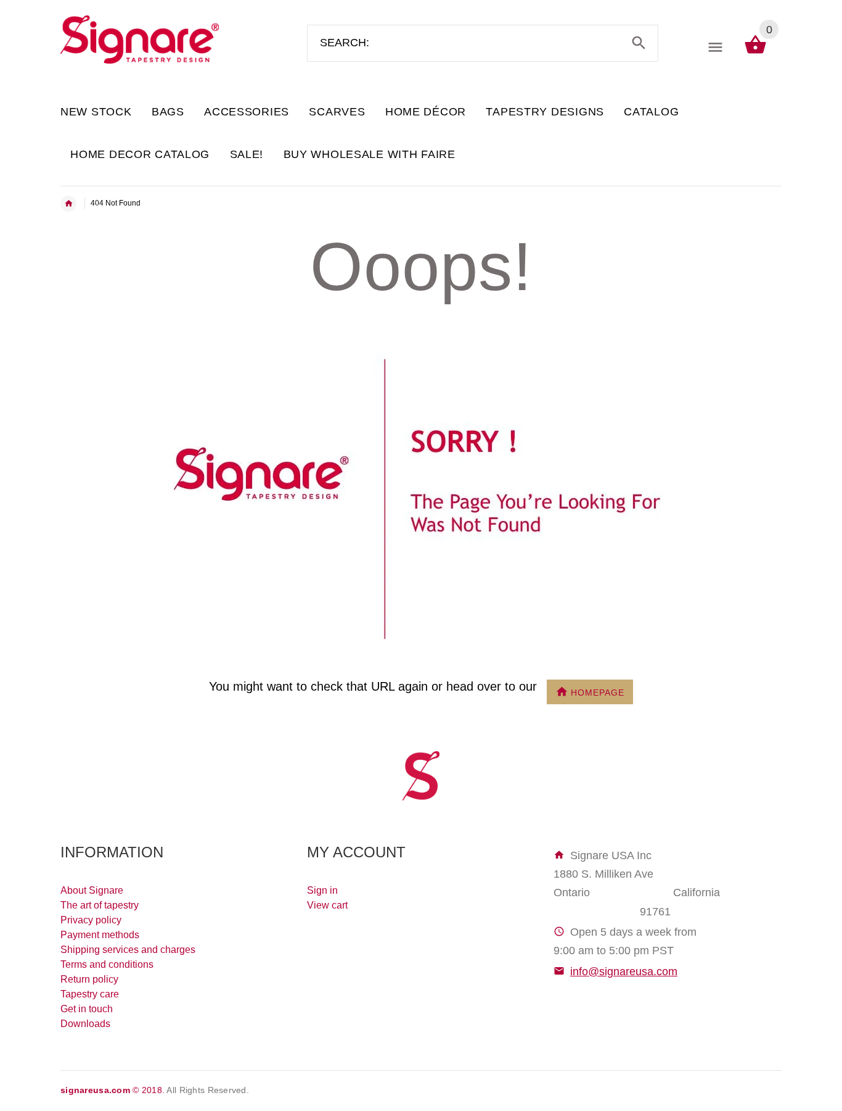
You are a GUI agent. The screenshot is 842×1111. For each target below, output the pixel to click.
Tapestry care (89, 994)
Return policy (89, 979)
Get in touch (86, 1009)
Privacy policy (90, 920)
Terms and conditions (106, 964)
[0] (755, 53)
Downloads (85, 1023)
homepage (597, 692)
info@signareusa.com (623, 971)
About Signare (91, 890)
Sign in (322, 890)
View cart (327, 905)
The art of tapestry (99, 905)
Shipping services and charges (127, 949)
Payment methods (99, 935)
